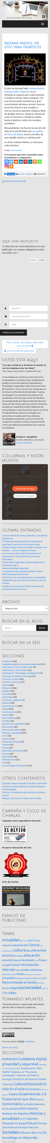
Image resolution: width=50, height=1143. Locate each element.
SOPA (43, 988)
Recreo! (5, 754)
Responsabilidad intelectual (15, 568)
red (39, 978)
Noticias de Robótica (12, 730)
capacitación (20, 945)
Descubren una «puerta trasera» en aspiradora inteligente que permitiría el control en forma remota (24, 580)
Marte (18, 970)
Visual (33, 260)
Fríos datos (7, 559)
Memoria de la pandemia (14, 724)
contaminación (7, 951)
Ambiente (7, 661)
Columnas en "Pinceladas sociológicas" (20, 673)
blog (38, 940)
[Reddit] (16, 162)
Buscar (42, 628)
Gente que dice (9, 712)
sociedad (33, 987)
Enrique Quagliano (25, 174)
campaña (7, 945)
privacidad (8, 978)
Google (6, 965)
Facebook (27, 960)
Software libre (9, 759)
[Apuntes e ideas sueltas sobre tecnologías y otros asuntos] (25, 10)
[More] (11, 166)
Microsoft (6, 974)
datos (29, 950)
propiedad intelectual (23, 978)
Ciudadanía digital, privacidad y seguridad (21, 664)
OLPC (4, 736)
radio (35, 978)
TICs (5, 993)
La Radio (6, 721)
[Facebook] (7, 162)
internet (8, 970)
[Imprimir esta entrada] (3, 181)
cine (41, 945)
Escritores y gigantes (12, 700)
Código (42, 260)
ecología (19, 956)
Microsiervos (16, 150)
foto (36, 960)
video (12, 993)
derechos (39, 950)
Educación (7, 688)
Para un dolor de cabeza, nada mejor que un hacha (25, 344)
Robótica (40, 983)
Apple (22, 940)
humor (15, 964)
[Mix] (35, 162)
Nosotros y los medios (32, 974)
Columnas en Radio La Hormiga (17, 676)
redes (44, 978)
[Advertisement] (25, 211)
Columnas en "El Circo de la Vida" (17, 667)
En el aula (6, 694)
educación (32, 955)
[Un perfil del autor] (24, 443)
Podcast (6, 744)
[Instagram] (7, 166)
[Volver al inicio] (9, 1047)
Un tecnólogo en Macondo (14, 765)
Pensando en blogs (11, 742)
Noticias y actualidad (11, 733)
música (13, 974)
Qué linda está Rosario (12, 750)
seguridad (17, 988)
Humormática (8, 718)
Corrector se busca (11, 679)
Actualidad (10, 940)
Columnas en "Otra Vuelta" (15, 670)
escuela (6, 960)
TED (4, 762)
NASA (20, 974)
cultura (19, 950)
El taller (5, 691)
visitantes (29, 1041)
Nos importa (8, 727)
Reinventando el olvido (19, 982)
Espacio (5, 703)
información (29, 965)
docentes (8, 955)
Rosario (5, 988)
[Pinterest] (25, 162)
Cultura (5, 685)
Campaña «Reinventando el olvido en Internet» (24, 783)
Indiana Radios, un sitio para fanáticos (22, 45)
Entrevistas (7, 697)
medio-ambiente (31, 969)
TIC (47, 988)
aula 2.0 (32, 940)
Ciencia (34, 945)
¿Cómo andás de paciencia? (20, 350)
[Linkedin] (21, 162)
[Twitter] (11, 162)
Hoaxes (5, 715)
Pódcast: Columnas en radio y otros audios (22, 798)
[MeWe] (30, 162)
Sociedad (6, 756)
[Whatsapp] (40, 162)
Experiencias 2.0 (10, 706)
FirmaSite (11, 1142)
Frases (5, 709)
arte (25, 940)
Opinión (6, 739)
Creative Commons (11, 682)
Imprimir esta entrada (15, 181)
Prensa (5, 748)
